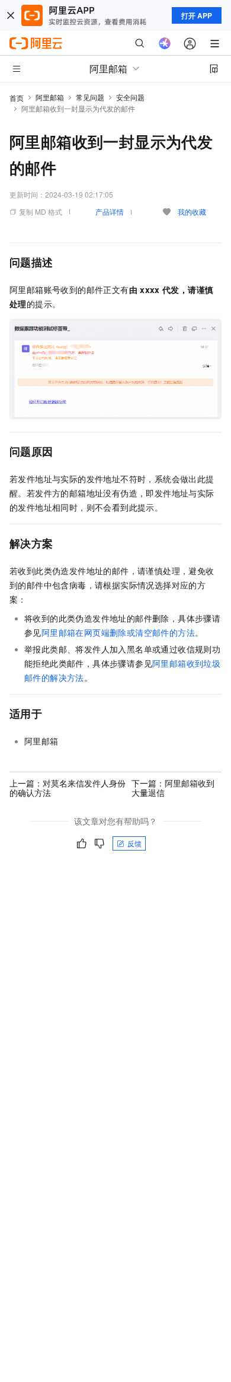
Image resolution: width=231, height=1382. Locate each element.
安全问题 (130, 97)
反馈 (134, 843)
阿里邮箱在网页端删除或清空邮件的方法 (118, 632)
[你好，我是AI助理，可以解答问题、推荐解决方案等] (164, 43)
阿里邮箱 (50, 97)
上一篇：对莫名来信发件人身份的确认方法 (67, 787)
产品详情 (109, 211)
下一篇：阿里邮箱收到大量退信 (172, 787)
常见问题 (90, 97)
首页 (16, 98)
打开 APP (196, 15)
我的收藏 (192, 211)
